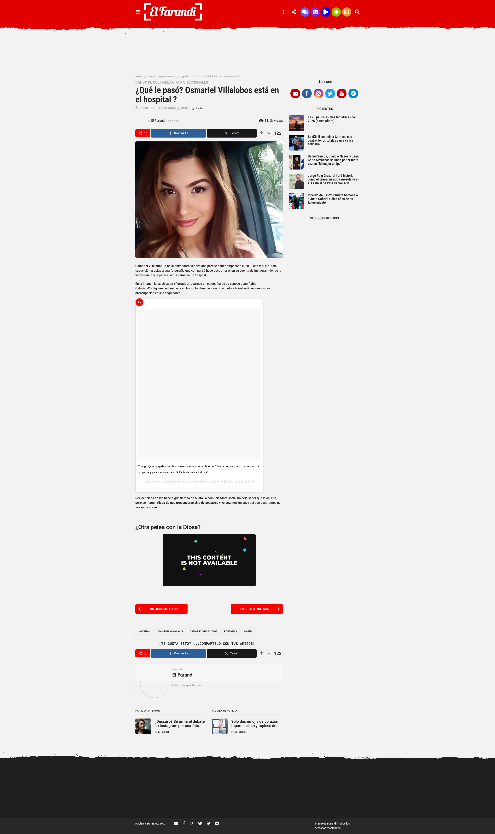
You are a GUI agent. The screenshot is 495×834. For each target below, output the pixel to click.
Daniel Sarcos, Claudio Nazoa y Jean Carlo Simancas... (348, 804)
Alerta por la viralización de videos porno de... (155, 804)
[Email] (295, 93)
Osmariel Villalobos (193, 481)
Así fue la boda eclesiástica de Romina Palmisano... (425, 804)
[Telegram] (353, 93)
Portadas (230, 631)
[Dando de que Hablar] (305, 12)
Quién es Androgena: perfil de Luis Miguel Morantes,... (193, 804)
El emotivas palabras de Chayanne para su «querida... (464, 804)
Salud (248, 631)
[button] (137, 12)
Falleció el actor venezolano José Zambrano (270, 804)
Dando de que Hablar (154, 82)
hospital (144, 631)
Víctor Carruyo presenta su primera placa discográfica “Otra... (386, 805)
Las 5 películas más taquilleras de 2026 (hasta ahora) (331, 119)
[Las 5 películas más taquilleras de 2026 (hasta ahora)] (296, 123)
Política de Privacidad (150, 823)
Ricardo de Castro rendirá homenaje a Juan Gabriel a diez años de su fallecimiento (333, 199)
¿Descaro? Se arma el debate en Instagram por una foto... (179, 723)
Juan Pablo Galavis (170, 631)
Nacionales (197, 82)
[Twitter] (330, 93)
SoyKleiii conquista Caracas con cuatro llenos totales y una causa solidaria (330, 140)
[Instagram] (318, 93)
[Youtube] (341, 93)
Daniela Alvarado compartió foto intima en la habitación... (309, 804)
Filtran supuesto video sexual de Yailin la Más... (232, 804)
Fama (180, 82)
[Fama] (315, 12)
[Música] (325, 12)
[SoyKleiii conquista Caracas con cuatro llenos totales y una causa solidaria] (296, 143)
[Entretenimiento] (346, 12)
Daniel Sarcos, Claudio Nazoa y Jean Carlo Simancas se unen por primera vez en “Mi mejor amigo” (333, 160)
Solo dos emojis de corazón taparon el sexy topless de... (255, 723)
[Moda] (336, 12)
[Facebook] (307, 93)
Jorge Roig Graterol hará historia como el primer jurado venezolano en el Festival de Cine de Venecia (333, 179)
